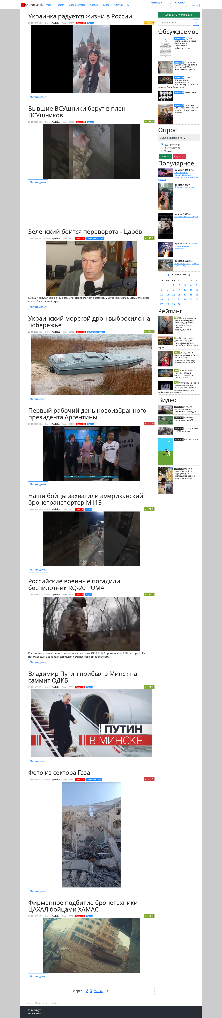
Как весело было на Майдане (186, 215)
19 (197, 294)
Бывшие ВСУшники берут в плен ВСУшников (76, 111)
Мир (48, 5)
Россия (60, 5)
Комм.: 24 (81, 122)
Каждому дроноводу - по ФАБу (184, 418)
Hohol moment (191, 439)
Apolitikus (56, 23)
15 (173, 294)
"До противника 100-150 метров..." (186, 429)
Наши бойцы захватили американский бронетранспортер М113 (85, 499)
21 (167, 299)
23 (179, 299)
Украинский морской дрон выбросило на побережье (89, 321)
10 (185, 289)
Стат (29, 1003)
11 (191, 289)
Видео (106, 5)
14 (167, 294)
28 (167, 304)
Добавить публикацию (179, 14)
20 (161, 299)
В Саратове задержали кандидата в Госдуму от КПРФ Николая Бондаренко (185, 66)
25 (191, 299)
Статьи (118, 5)
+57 (149, 238)
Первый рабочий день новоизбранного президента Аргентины (87, 413)
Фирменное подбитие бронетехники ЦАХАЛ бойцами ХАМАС (83, 905)
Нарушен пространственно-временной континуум (185, 409)
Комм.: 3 (79, 594)
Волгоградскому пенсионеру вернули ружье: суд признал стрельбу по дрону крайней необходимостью (185, 324)
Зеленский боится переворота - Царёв (85, 231)
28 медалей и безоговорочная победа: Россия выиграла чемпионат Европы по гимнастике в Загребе (186, 357)
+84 (149, 122)
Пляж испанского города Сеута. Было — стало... (186, 263)
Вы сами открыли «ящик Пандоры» (185, 246)
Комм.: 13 (81, 332)
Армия (94, 5)
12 (197, 289)
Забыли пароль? (177, 3)
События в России (95, 238)
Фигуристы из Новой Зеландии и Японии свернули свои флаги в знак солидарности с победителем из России (178, 387)
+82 (149, 594)
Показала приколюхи (184, 187)
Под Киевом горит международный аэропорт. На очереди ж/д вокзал (178, 175)
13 (161, 294)
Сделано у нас (77, 5)
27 (161, 304)
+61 (149, 331)
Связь (55, 1003)
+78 (149, 687)
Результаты (179, 156)
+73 (149, 509)
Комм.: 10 (80, 916)
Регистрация (156, 3)
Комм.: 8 (79, 509)
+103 (149, 23)
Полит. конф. (41, 1003)
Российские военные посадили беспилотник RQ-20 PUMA (74, 584)
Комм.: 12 (80, 238)
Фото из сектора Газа (59, 772)
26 (197, 299)
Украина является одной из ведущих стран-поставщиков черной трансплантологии (184, 473)
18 (191, 294)
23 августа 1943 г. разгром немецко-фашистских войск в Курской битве (184, 374)
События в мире (94, 779)
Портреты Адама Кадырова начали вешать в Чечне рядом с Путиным (186, 109)
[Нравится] (145, 23)
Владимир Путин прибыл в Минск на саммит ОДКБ (82, 676)
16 (179, 294)
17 (185, 294)
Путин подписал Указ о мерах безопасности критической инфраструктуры (185, 43)
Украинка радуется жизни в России (80, 16)
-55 (149, 424)
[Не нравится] (153, 23)
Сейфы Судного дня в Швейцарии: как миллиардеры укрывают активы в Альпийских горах (178, 82)
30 (179, 304)
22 (173, 299)
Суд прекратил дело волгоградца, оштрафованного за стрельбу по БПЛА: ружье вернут (178, 343)
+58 (149, 916)
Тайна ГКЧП (190, 92)
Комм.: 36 (81, 23)
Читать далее (38, 97)
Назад (99, 991)
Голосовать (165, 156)
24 (185, 299)
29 (173, 304)
